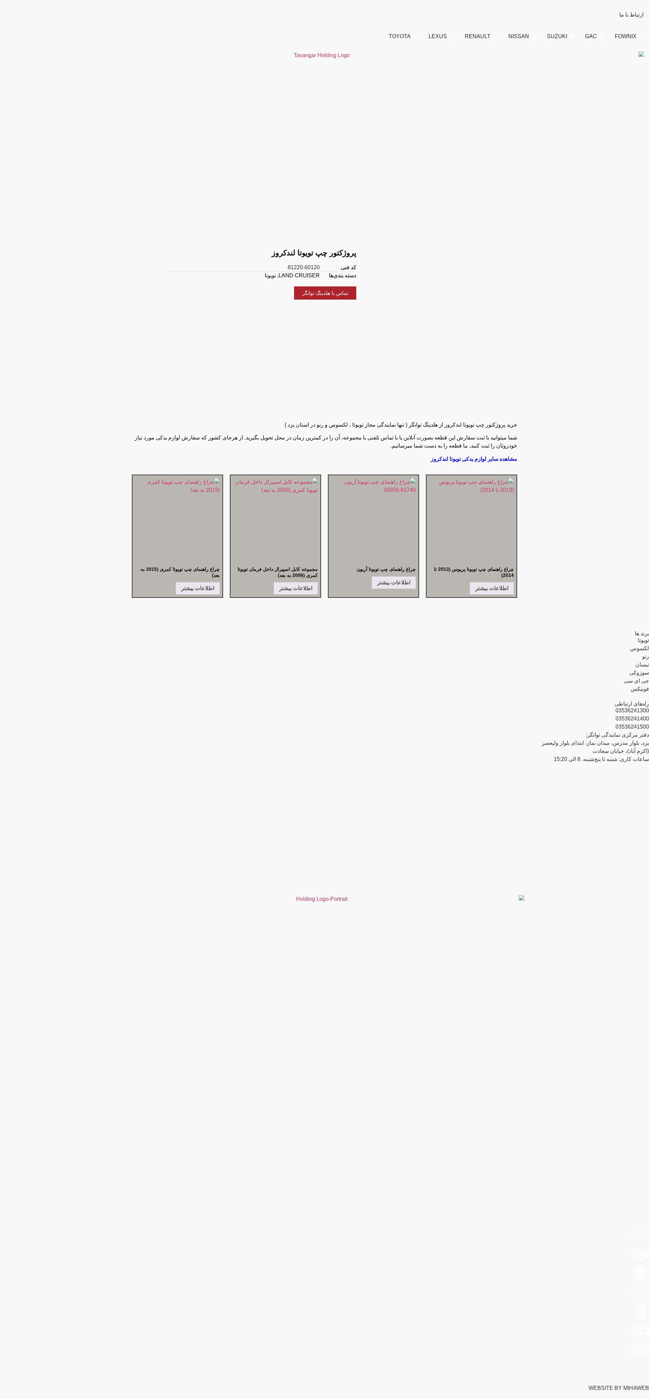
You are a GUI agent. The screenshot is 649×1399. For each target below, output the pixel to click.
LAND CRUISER (299, 275)
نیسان (642, 664)
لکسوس (639, 648)
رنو (645, 656)
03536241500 (632, 727)
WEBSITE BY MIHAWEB (618, 1388)
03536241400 (632, 718)
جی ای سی (636, 681)
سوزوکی (639, 673)
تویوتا (270, 275)
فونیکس (640, 689)
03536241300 (632, 710)
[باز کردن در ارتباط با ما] (615, 15)
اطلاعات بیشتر (491, 588)
